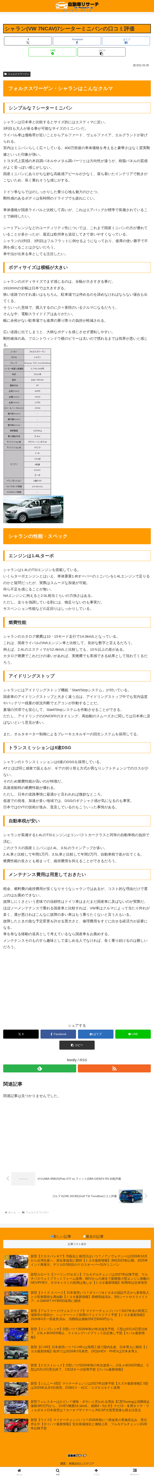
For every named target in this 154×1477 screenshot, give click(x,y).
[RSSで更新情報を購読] (114, 1068)
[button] (102, 51)
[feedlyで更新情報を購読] (39, 1068)
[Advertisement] (40, 989)
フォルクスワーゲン (18, 74)
